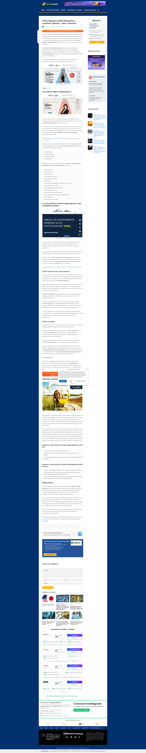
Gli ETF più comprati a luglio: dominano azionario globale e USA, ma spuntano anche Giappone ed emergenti (100, 150)
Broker (51, 728)
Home (43, 10)
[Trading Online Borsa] (73, 733)
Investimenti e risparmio (74, 10)
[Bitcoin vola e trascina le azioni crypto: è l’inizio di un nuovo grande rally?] (90, 141)
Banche (63, 10)
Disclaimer (87, 748)
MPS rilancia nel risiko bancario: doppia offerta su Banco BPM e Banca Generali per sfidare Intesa (99, 134)
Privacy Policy (73, 383)
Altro (69, 728)
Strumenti (63, 728)
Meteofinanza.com (46, 18)
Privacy (74, 748)
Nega (71, 381)
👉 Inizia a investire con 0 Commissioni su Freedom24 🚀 (62, 31)
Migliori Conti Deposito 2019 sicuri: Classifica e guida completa (66, 267)
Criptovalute (85, 728)
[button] (86, 369)
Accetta (63, 381)
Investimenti (76, 728)
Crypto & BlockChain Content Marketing (64, 748)
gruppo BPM (45, 519)
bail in (68, 263)
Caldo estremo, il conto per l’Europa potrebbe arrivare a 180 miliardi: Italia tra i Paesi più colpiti (100, 125)
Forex (56, 728)
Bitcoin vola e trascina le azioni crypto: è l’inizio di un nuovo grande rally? (99, 142)
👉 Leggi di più (97, 42)
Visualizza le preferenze (81, 381)
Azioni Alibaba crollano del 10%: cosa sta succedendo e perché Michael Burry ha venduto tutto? (100, 117)
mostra (48, 88)
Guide (45, 728)
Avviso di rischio (44, 751)
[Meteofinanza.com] (50, 4)
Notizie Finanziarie (90, 10)
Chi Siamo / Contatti (80, 748)
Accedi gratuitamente (81, 710)
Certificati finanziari (53, 10)
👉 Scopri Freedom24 (50, 554)
